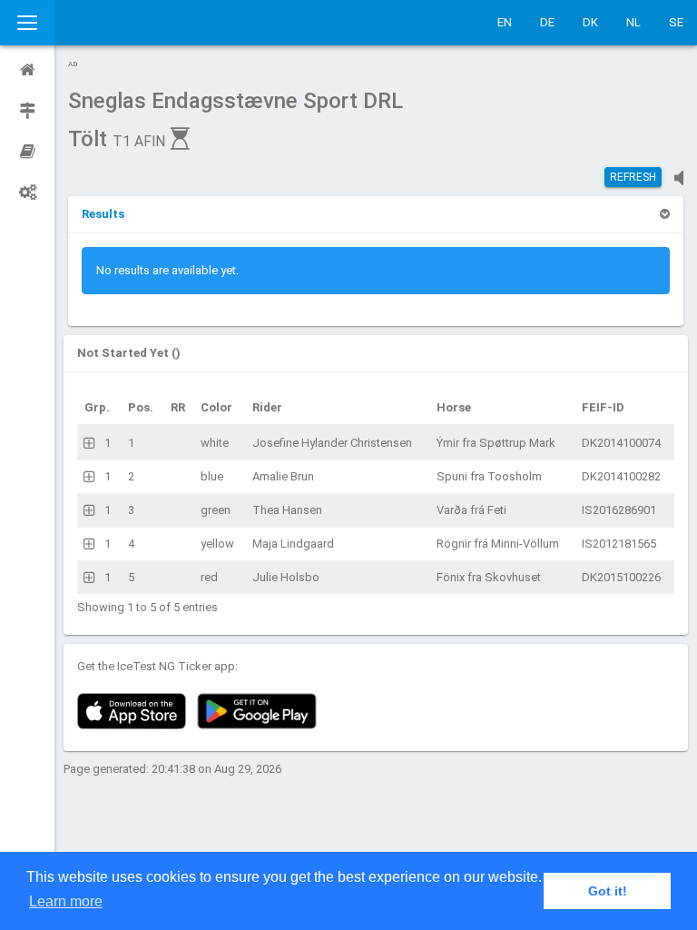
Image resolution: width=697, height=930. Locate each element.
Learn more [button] (66, 901)
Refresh (633, 177)
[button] (103, 214)
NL (633, 22)
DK (590, 22)
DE (547, 22)
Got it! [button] (607, 891)
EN (504, 22)
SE (676, 22)
